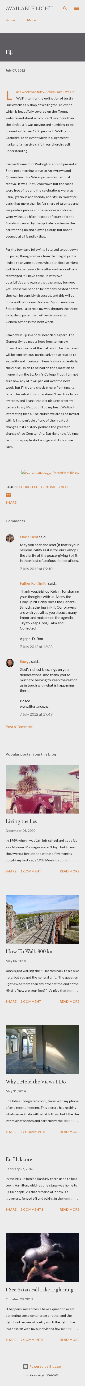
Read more (69, 871)
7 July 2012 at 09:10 (36, 568)
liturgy (25, 661)
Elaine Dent (29, 536)
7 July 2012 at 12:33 (36, 646)
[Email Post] (8, 497)
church (26, 487)
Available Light (29, 8)
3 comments (32, 1209)
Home (10, 20)
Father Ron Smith (33, 583)
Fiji (37, 487)
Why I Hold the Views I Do (36, 1081)
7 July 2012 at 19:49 (36, 714)
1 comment (31, 871)
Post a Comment (19, 726)
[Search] (65, 8)
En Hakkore (19, 1159)
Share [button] (11, 502)
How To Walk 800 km (30, 951)
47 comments (33, 1132)
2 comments (32, 1340)
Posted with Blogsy (66, 473)
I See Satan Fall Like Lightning (40, 1289)
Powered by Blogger (45, 1366)
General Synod (54, 487)
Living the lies (21, 821)
